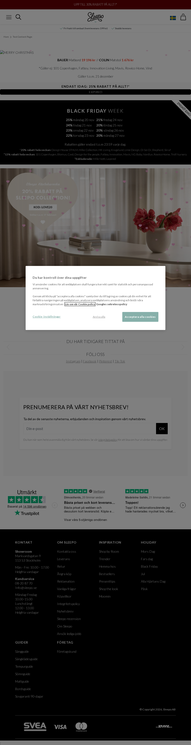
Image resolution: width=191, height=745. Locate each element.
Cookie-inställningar (47, 316)
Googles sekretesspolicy (111, 304)
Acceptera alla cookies (140, 316)
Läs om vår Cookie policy (80, 304)
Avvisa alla (99, 316)
